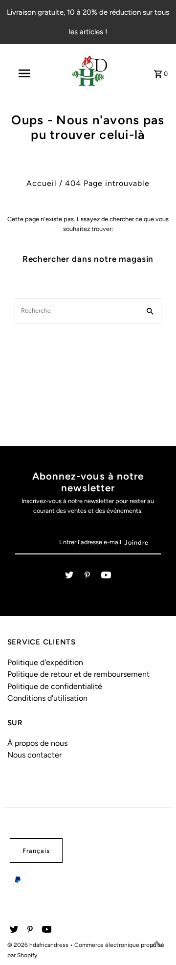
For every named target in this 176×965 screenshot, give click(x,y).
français (36, 850)
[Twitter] (69, 577)
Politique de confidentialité (54, 686)
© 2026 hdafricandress (38, 945)
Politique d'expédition (45, 662)
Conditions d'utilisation (47, 698)
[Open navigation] (24, 73)
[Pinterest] (87, 577)
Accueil (41, 183)
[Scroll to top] (156, 945)
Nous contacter (34, 754)
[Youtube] (106, 577)
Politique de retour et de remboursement (78, 674)
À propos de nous (37, 743)
